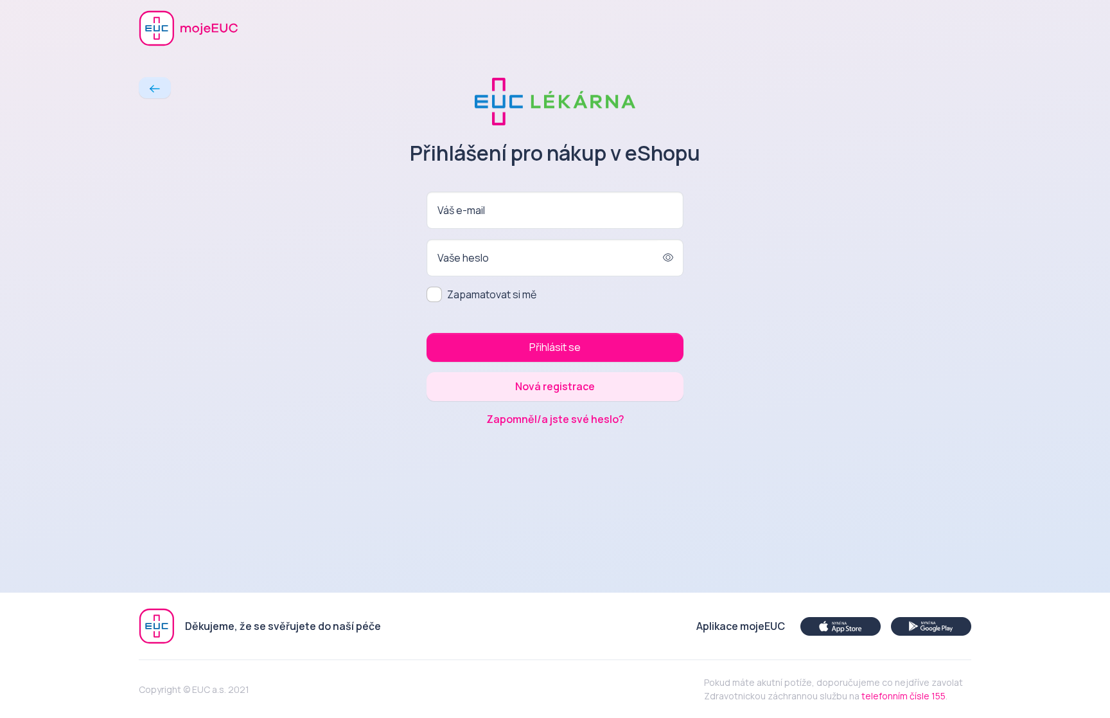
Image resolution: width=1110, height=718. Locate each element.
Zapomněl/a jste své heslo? (555, 419)
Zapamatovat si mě (491, 294)
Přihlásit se (555, 347)
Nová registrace (555, 386)
